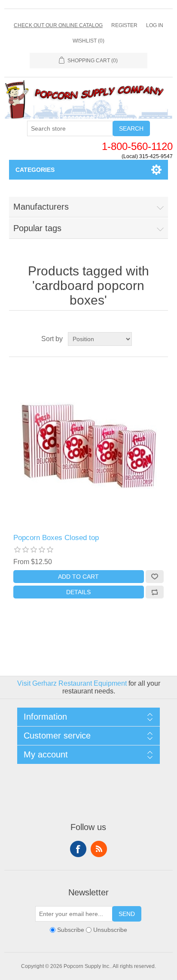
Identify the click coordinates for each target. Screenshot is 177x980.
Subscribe (70, 930)
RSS (99, 849)
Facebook (78, 849)
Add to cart (78, 576)
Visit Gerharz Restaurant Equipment (72, 683)
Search (131, 128)
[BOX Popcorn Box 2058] (88, 445)
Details (78, 592)
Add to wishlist (155, 576)
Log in (154, 25)
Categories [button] (35, 169)
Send (127, 913)
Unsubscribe (110, 930)
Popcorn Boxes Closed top (56, 538)
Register (124, 25)
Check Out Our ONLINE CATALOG (58, 25)
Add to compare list (155, 592)
